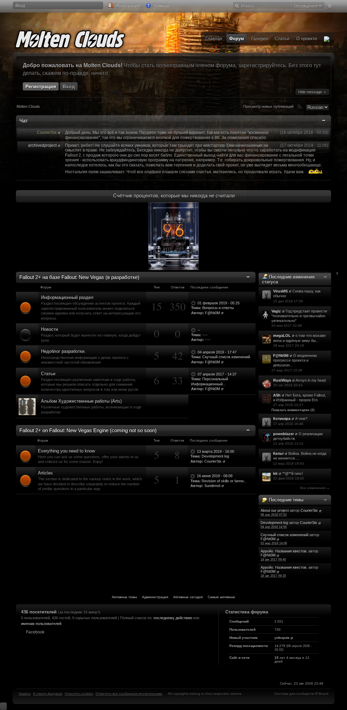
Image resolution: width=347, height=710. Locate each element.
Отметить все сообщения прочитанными (129, 693)
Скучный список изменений (284, 535)
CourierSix (309, 510)
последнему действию (173, 618)
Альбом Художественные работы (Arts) (81, 401)
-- (199, 330)
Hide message (310, 92)
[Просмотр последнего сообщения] (194, 303)
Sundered (212, 486)
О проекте (306, 38)
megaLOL (282, 335)
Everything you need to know (66, 450)
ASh (277, 395)
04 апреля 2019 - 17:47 (217, 352)
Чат (23, 120)
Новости (49, 329)
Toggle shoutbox (324, 122)
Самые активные (221, 597)
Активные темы (124, 597)
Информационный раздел (67, 297)
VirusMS (280, 291)
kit (275, 473)
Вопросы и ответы (218, 308)
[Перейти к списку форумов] (80, 38)
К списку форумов (47, 693)
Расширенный (329, 6)
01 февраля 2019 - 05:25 (219, 303)
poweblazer (283, 434)
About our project (275, 510)
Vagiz (276, 311)
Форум (236, 38)
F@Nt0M (280, 355)
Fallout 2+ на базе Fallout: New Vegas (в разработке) (79, 277)
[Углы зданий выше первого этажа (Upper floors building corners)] (27, 406)
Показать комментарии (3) (292, 410)
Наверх (24, 693)
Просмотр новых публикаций (268, 106)
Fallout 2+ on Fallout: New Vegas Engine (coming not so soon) (88, 430)
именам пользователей (41, 624)
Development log (274, 523)
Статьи (48, 373)
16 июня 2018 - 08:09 (214, 476)
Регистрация (127, 5)
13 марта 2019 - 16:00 (215, 451)
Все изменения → (315, 488)
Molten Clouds (28, 106)
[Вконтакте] (326, 38)
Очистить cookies (79, 693)
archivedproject (42, 145)
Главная (213, 38)
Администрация (155, 597)
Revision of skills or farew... (224, 481)
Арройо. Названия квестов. (284, 551)
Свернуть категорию (248, 277)
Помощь (160, 5)
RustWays (282, 380)
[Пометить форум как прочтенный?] (26, 307)
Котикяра (281, 419)
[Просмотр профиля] (59, 132)
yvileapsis (281, 638)
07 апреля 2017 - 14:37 (217, 374)
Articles (45, 472)
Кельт (278, 453)
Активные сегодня (188, 597)
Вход (20, 5)
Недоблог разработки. (63, 351)
